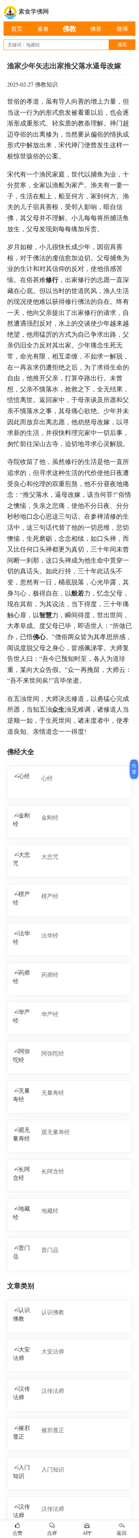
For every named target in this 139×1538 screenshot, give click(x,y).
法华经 (49, 935)
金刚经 (49, 817)
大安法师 (52, 1351)
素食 (43, 28)
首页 (16, 28)
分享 (134, 769)
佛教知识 (46, 84)
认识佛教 (52, 1312)
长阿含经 (52, 1171)
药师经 (49, 974)
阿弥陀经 (52, 1053)
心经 (47, 778)
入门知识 (52, 1469)
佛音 (96, 28)
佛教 (69, 28)
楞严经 (49, 896)
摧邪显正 (52, 1430)
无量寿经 (52, 1092)
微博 (122, 28)
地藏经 (49, 1210)
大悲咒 (49, 856)
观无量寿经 (55, 1132)
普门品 (49, 1249)
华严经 (49, 1014)
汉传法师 (52, 1390)
